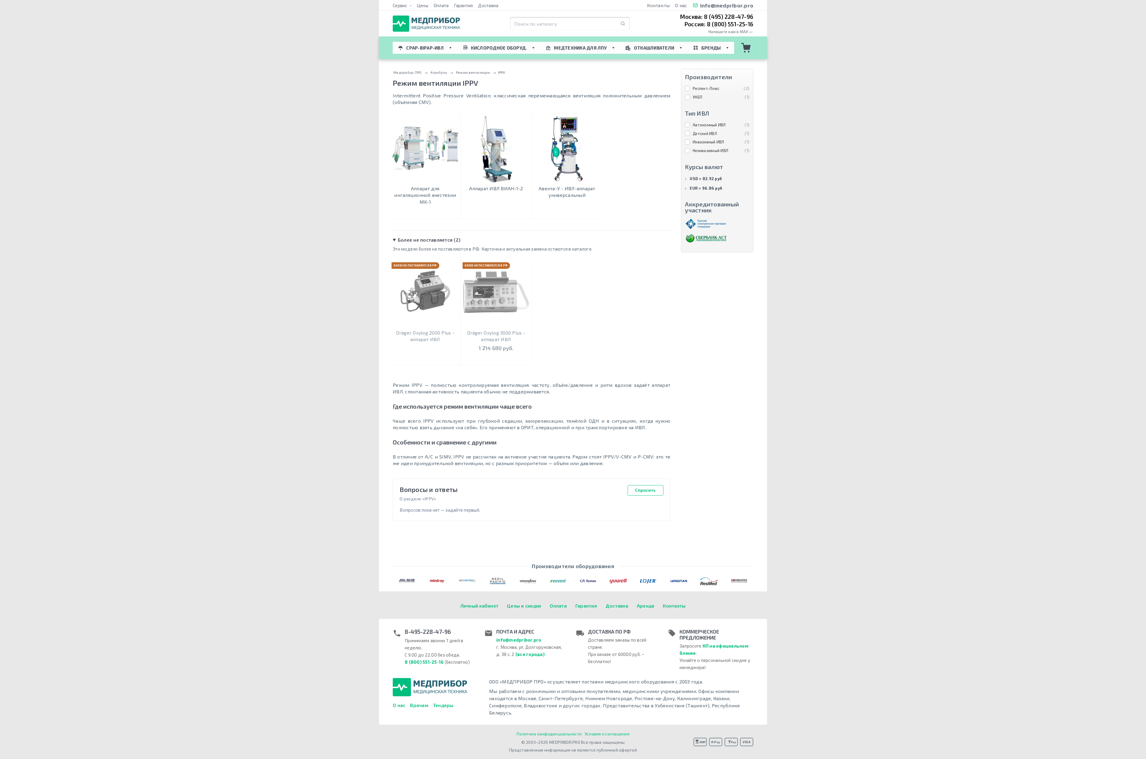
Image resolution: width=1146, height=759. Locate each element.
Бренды (711, 47)
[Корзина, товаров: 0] (746, 48)
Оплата (441, 5)
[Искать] (623, 24)
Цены (422, 5)
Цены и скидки (524, 605)
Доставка (488, 5)
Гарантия (463, 5)
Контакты (658, 5)
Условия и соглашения (607, 733)
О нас (681, 5)
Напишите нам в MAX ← (730, 32)
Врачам (419, 705)
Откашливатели (654, 47)
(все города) (530, 654)
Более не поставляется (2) (429, 240)
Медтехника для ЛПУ (580, 47)
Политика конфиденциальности (549, 733)
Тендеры (443, 705)
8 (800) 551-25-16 (424, 662)
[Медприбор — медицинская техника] (426, 24)
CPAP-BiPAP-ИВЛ (425, 47)
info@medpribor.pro (727, 5)
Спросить (645, 490)
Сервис (400, 5)
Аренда (645, 605)
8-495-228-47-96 (428, 631)
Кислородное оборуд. (499, 47)
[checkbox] (717, 88)
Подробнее (425, 212)
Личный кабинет (479, 605)
